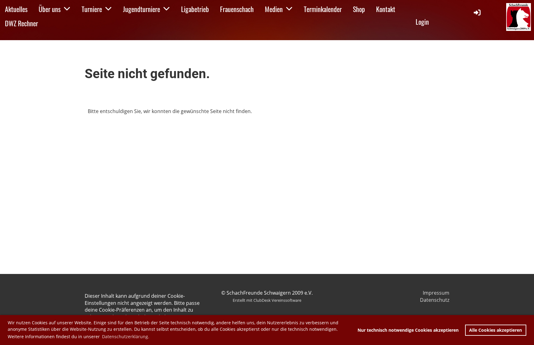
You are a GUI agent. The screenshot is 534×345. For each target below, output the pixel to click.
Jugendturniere (141, 9)
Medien (274, 9)
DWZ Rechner (21, 23)
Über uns (50, 9)
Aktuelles (16, 9)
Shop (359, 9)
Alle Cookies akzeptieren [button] (495, 330)
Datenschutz (434, 300)
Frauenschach (237, 9)
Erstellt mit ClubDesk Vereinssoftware (267, 300)
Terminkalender (323, 9)
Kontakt (385, 9)
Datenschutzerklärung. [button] (125, 336)
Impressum (436, 292)
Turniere (92, 9)
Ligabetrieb (195, 9)
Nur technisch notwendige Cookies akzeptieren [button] (408, 330)
